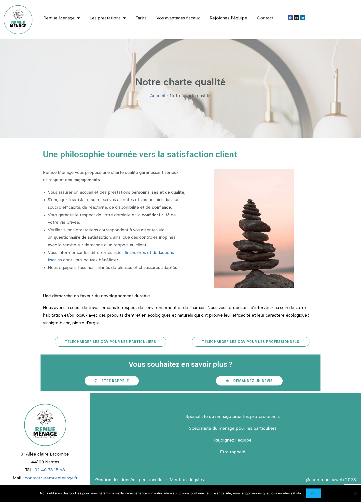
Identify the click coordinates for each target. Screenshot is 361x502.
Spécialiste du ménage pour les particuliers (233, 428)
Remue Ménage (59, 18)
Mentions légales (187, 479)
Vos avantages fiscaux (178, 18)
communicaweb (327, 479)
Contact (265, 18)
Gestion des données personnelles (130, 479)
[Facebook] (290, 17)
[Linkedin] (302, 17)
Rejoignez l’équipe (228, 18)
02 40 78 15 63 (49, 469)
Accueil (157, 95)
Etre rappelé (232, 452)
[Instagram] (296, 17)
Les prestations (105, 18)
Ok (313, 493)
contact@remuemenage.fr (51, 478)
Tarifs (141, 18)
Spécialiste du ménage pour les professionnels (233, 416)
